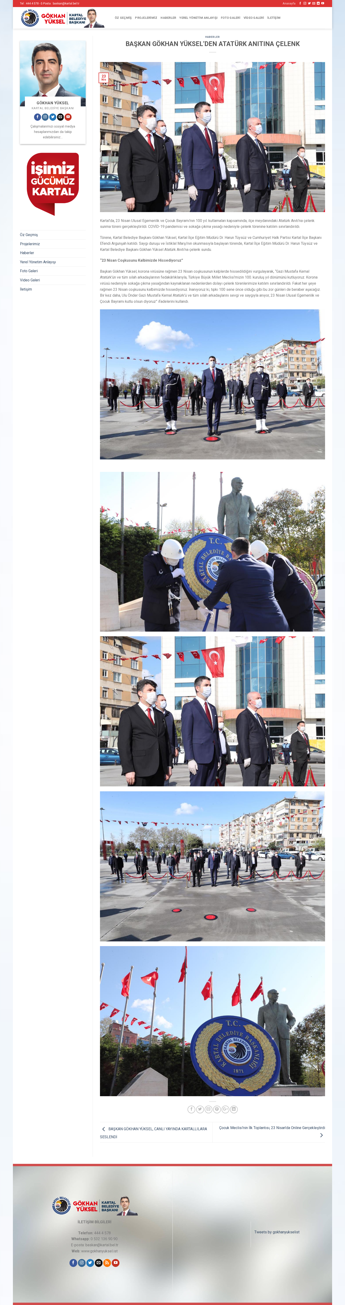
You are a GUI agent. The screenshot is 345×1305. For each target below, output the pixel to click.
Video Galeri (254, 17)
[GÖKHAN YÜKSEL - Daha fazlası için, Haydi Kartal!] (62, 18)
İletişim (273, 17)
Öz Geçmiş (123, 17)
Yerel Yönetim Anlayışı (198, 17)
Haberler (168, 17)
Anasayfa (289, 3)
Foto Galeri (230, 17)
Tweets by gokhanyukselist (276, 1232)
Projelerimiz (146, 17)
